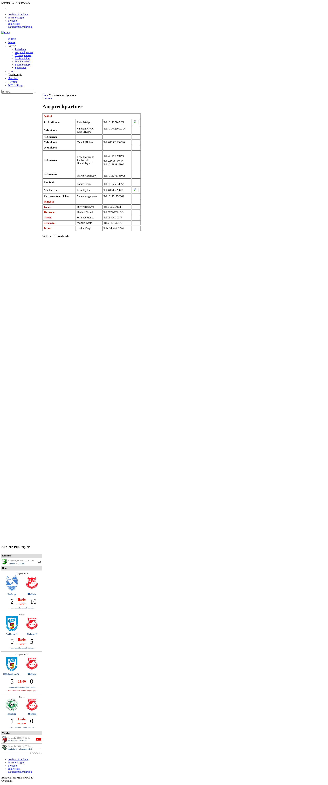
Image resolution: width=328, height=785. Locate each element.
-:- (40, 748)
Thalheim (11, 563)
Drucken (47, 98)
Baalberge (12, 594)
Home (45, 95)
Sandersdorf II (26, 749)
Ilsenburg (12, 714)
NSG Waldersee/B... (11, 674)
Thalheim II (32, 634)
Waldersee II (11, 634)
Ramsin (21, 563)
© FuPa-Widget (36, 753)
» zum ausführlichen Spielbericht (22, 687)
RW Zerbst (12, 741)
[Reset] (35, 92)
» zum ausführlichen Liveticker (22, 608)
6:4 (39, 562)
